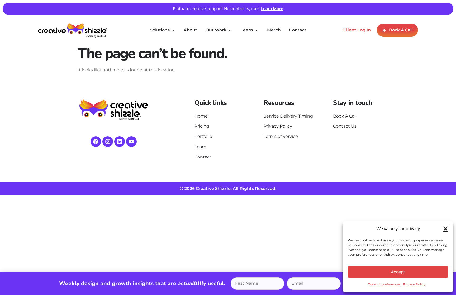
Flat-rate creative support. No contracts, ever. (217, 8)
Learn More (272, 8)
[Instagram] (107, 141)
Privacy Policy (414, 284)
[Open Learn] (256, 30)
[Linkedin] (119, 141)
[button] (445, 228)
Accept (398, 271)
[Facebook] (96, 141)
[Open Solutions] (173, 30)
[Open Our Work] (230, 30)
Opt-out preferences (384, 284)
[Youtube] (131, 141)
